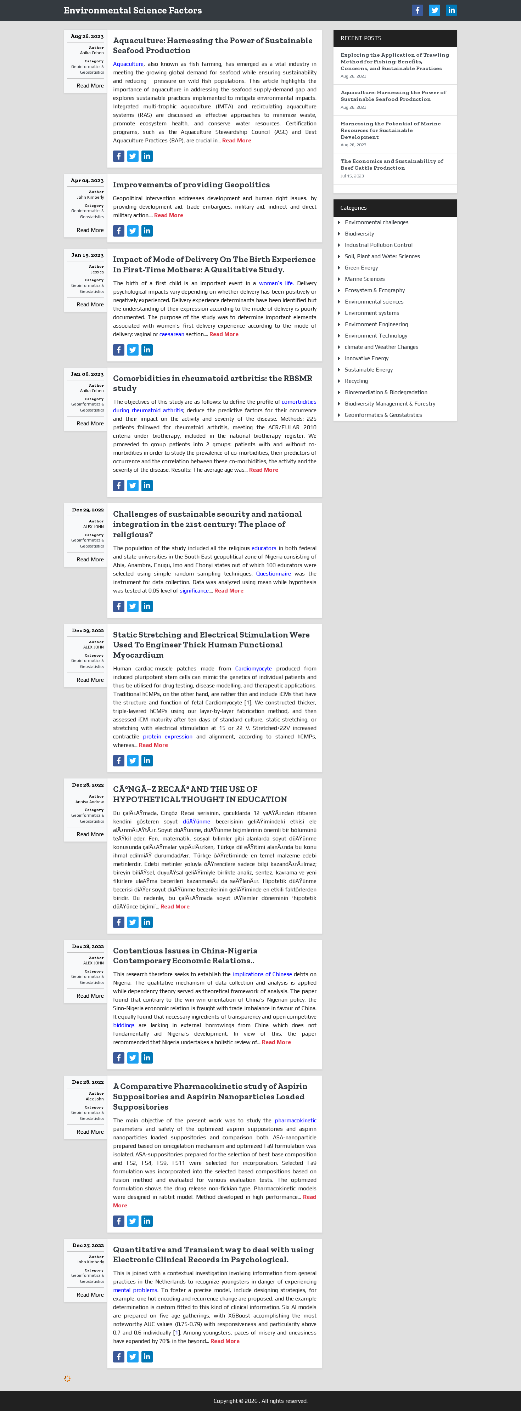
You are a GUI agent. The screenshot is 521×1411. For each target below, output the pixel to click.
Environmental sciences (374, 301)
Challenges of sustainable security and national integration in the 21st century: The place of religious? (207, 524)
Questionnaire (273, 573)
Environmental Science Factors (133, 10)
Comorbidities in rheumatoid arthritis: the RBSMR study (213, 383)
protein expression (167, 736)
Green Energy (361, 267)
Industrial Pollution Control (379, 245)
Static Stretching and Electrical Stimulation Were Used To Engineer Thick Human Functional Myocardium (211, 644)
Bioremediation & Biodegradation (386, 392)
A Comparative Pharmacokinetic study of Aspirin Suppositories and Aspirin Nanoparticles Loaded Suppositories (210, 1096)
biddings (124, 1025)
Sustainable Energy (369, 369)
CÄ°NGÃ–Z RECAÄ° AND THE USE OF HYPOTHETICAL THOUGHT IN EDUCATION (200, 794)
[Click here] (417, 10)
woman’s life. (276, 283)
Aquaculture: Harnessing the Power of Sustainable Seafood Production (213, 45)
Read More (90, 85)
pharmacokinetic (295, 1120)
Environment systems (372, 313)
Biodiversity (359, 233)
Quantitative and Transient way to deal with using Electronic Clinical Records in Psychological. (213, 1254)
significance (194, 590)
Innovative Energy (366, 358)
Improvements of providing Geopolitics (191, 184)
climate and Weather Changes (382, 347)
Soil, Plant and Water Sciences (382, 256)
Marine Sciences (365, 279)
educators (264, 548)
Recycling (356, 381)
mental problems (135, 1290)
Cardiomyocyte (253, 668)
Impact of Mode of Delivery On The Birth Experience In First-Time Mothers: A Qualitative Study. (214, 264)
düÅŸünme (196, 821)
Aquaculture (128, 64)
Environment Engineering (376, 324)
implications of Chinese (262, 974)
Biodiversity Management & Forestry (390, 403)
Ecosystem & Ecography (375, 290)
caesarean (171, 334)
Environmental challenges (377, 222)
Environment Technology (376, 335)
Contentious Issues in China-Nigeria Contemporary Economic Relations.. (185, 955)
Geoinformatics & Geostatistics (87, 69)
